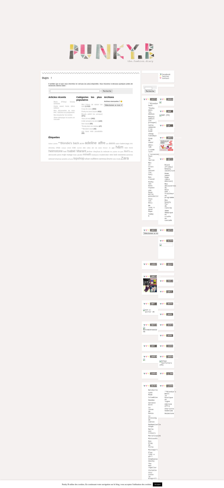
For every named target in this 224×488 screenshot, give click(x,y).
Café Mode (150, 394)
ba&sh (118, 143)
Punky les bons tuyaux (89, 111)
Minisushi (153, 439)
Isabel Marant (76, 151)
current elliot (81, 148)
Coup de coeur (87, 109)
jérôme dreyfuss (93, 151)
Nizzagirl (153, 450)
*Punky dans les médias (90, 126)
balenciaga (124, 143)
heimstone (55, 151)
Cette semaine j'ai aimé (90, 121)
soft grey (70, 159)
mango (69, 155)
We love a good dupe (151, 208)
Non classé (85, 124)
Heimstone (169, 413)
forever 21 (106, 148)
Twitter (165, 76)
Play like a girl (151, 454)
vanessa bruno (105, 159)
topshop (79, 158)
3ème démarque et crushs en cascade (169, 215)
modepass (95, 155)
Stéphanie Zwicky (153, 460)
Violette (152, 470)
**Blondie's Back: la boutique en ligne (170, 396)
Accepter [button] (157, 484)
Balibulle (153, 390)
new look (113, 155)
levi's (127, 151)
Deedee (151, 400)
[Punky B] (111, 64)
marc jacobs (77, 155)
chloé (58, 148)
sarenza (129, 155)
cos (74, 147)
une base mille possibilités (92, 131)
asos (112, 143)
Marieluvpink (154, 436)
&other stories (53, 143)
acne (82, 143)
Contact (165, 78)
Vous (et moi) (86, 118)
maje (64, 155)
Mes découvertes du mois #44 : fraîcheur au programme (64, 111)
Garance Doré (152, 404)
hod (64, 151)
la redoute (105, 151)
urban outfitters (91, 159)
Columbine (153, 397)
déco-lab (150, 146)
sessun (51, 159)
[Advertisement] (112, 19)
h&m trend (129, 148)
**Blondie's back (87, 129)
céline (88, 148)
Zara (125, 158)
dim (93, 148)
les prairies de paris (117, 151)
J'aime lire (151, 151)
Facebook (166, 74)
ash (107, 143)
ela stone (98, 148)
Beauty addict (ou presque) (92, 114)
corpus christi (66, 148)
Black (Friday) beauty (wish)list (170, 168)
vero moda (117, 159)
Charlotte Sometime (169, 410)
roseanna (122, 155)
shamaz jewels (61, 159)
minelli (87, 154)
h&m (119, 147)
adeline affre (95, 143)
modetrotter (104, 155)
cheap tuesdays (152, 135)
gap (113, 148)
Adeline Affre (168, 405)
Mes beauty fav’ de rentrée (63, 115)
